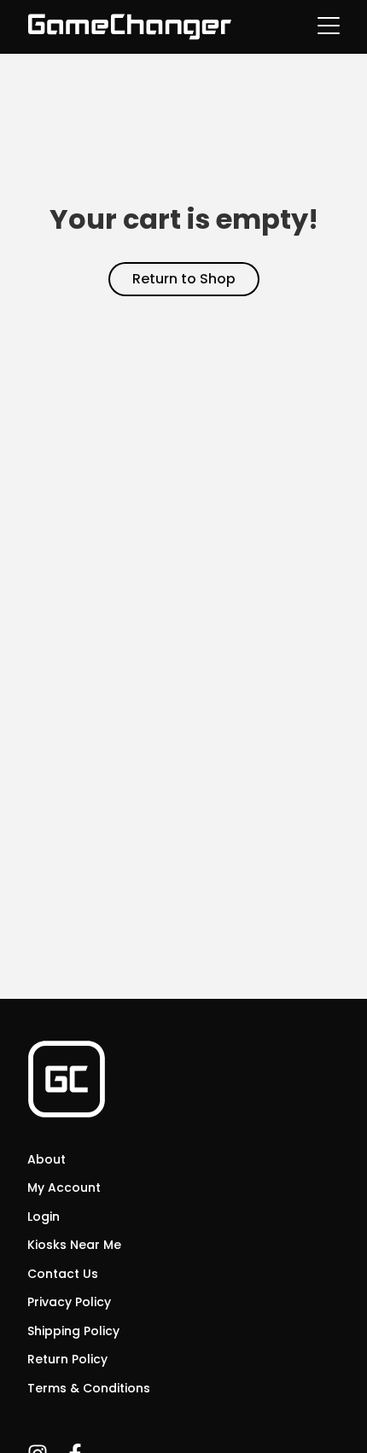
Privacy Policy (69, 1301)
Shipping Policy (73, 1330)
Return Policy (67, 1359)
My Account (64, 1187)
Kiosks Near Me (74, 1244)
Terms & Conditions (88, 1388)
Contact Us (62, 1273)
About (46, 1159)
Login (43, 1216)
